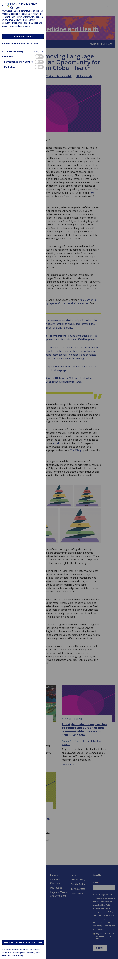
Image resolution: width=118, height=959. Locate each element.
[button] (12, 51)
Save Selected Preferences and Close (23, 942)
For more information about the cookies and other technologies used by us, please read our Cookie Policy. (22, 952)
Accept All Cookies (23, 36)
